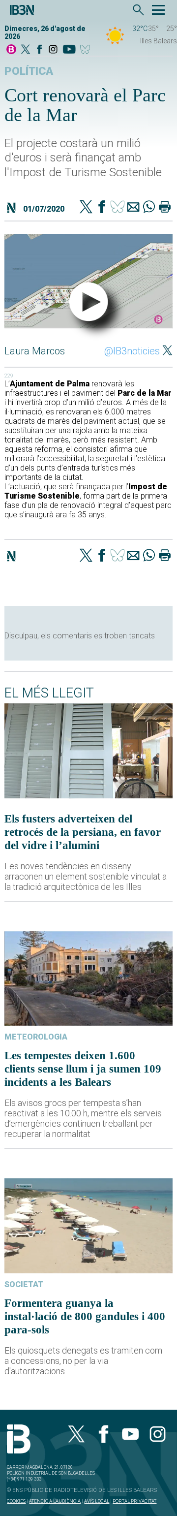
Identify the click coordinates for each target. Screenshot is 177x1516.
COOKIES (16, 1501)
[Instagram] (53, 50)
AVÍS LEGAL (96, 1501)
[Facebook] (39, 50)
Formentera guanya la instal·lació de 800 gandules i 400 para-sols (84, 1316)
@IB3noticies (132, 351)
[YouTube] (69, 50)
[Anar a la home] (11, 50)
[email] (133, 208)
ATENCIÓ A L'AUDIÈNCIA (55, 1501)
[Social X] (25, 50)
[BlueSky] (86, 50)
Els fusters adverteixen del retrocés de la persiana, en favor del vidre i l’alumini (82, 832)
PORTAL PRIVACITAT (134, 1501)
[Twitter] (86, 208)
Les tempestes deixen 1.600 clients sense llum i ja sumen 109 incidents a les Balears (82, 1068)
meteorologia (35, 1037)
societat (23, 1284)
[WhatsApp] (149, 208)
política (28, 71)
